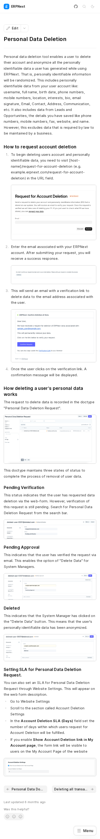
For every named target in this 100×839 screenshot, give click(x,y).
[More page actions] (24, 28)
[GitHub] (76, 6)
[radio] (7, 816)
